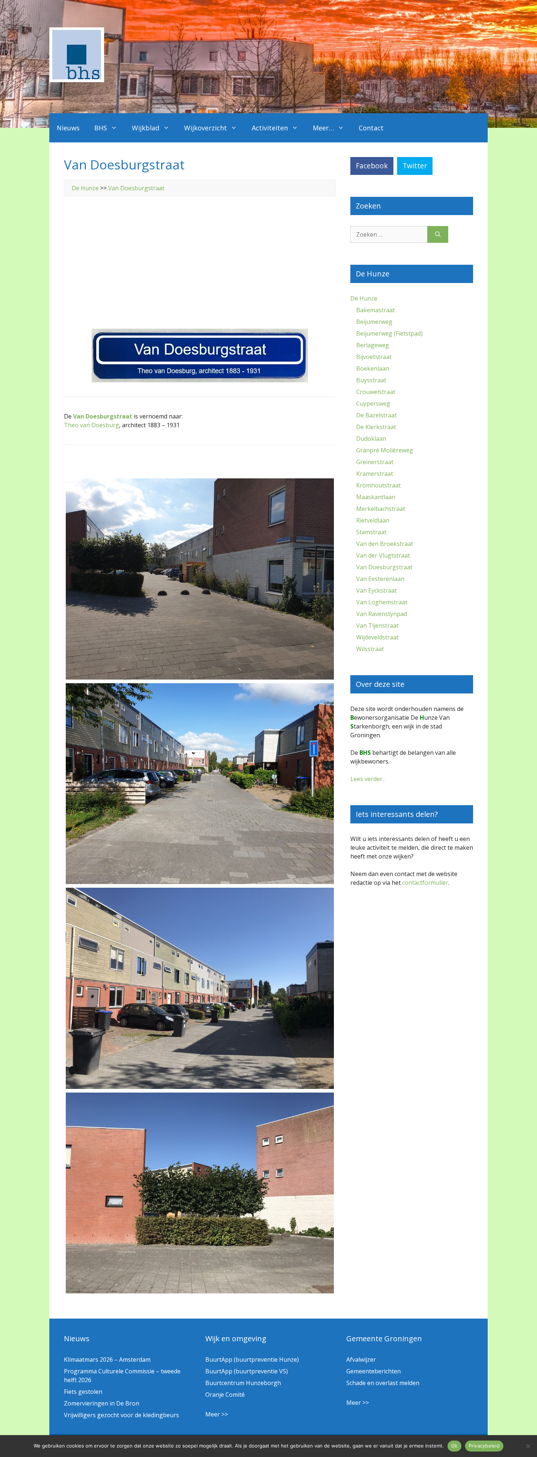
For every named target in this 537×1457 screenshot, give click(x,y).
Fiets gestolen (83, 1392)
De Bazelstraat (376, 415)
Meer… (323, 127)
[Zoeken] (437, 234)
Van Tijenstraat (377, 626)
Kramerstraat (374, 474)
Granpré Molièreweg (384, 450)
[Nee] (528, 1446)
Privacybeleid (484, 1446)
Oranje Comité (225, 1395)
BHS (100, 127)
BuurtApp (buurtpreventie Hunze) (252, 1359)
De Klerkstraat (376, 427)
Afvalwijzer (361, 1359)
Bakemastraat (375, 310)
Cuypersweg (373, 403)
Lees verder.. (367, 779)
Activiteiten (270, 127)
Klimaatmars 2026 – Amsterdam (107, 1359)
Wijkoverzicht (205, 127)
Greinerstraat (374, 462)
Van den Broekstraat (384, 544)
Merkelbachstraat (380, 509)
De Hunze (85, 188)
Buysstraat (371, 380)
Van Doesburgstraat (136, 188)
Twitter (415, 166)
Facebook (372, 166)
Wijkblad (145, 127)
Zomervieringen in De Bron (101, 1403)
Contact (371, 127)
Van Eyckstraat (376, 590)
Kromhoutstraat (378, 485)
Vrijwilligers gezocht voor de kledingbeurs (121, 1415)
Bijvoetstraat (374, 357)
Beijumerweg (374, 322)
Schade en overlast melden (382, 1383)
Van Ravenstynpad (381, 614)
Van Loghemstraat (381, 602)
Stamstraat (371, 532)
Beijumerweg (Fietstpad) (389, 333)
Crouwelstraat (375, 392)
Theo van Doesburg (91, 425)
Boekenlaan (372, 368)
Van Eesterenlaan (380, 579)
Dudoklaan (371, 439)
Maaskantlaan (375, 497)
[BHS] (76, 80)
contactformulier (425, 883)
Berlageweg (372, 345)
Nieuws (68, 127)
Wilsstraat (370, 649)
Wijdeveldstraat (377, 637)
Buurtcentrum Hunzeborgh (243, 1383)
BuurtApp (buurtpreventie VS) (246, 1371)
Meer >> (216, 1414)
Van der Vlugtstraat (383, 555)
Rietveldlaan (372, 520)
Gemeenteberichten (373, 1371)
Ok (454, 1446)
